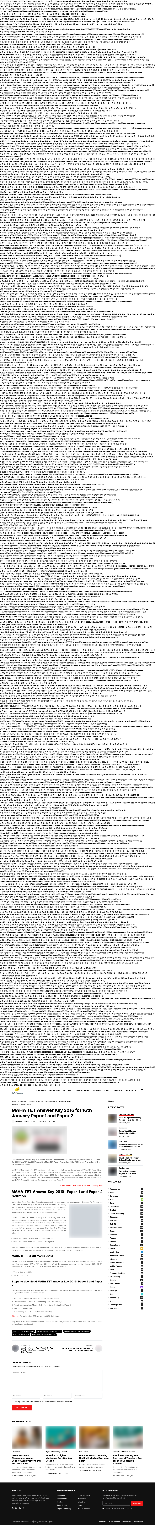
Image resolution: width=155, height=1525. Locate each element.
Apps (126, 1192)
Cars (126, 1203)
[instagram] (16, 1508)
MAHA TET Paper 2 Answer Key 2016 (76, 1331)
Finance (126, 1238)
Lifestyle (126, 1259)
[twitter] (24, 1508)
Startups (126, 1291)
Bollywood (126, 1196)
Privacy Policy (114, 1521)
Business (126, 1199)
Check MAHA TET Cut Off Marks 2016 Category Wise (81, 1185)
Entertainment (126, 1227)
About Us (102, 1521)
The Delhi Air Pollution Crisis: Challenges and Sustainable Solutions (129, 1160)
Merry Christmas (126, 1262)
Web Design (126, 1308)
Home (14, 1101)
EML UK (126, 1224)
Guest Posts (126, 1245)
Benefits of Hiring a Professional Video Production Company (128, 1133)
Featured (126, 1234)
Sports (126, 1287)
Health (126, 1248)
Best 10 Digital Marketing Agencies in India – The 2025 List (130, 1119)
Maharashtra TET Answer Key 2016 (43, 1334)
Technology (126, 1298)
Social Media (126, 1283)
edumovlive (18, 1476)
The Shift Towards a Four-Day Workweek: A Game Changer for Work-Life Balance (131, 1147)
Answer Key (22, 1101)
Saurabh (18, 1121)
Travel (126, 1301)
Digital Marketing (126, 1213)
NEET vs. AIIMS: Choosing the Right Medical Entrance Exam (94, 1458)
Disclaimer (126, 1521)
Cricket (126, 1210)
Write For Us (138, 1521)
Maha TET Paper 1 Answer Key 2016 (49, 1331)
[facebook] (13, 1508)
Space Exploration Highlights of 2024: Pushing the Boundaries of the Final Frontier (131, 1174)
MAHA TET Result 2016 (21, 1334)
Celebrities (126, 1206)
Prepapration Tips (126, 1273)
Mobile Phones (126, 1266)
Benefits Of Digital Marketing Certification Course (59, 1458)
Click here (16, 1316)
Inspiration (126, 1252)
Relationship (126, 1276)
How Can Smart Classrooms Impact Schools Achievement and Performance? (26, 1459)
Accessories (126, 1189)
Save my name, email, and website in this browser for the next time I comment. (43, 1402)
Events (126, 1231)
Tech (126, 1294)
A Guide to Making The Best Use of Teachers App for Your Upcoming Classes (127, 1459)
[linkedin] (20, 1508)
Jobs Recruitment (126, 1255)
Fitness (126, 1241)
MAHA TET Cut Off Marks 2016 (23, 1331)
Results (126, 1280)
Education (126, 1217)
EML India (126, 1220)
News (126, 1269)
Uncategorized (126, 1305)
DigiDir (50, 1522)
